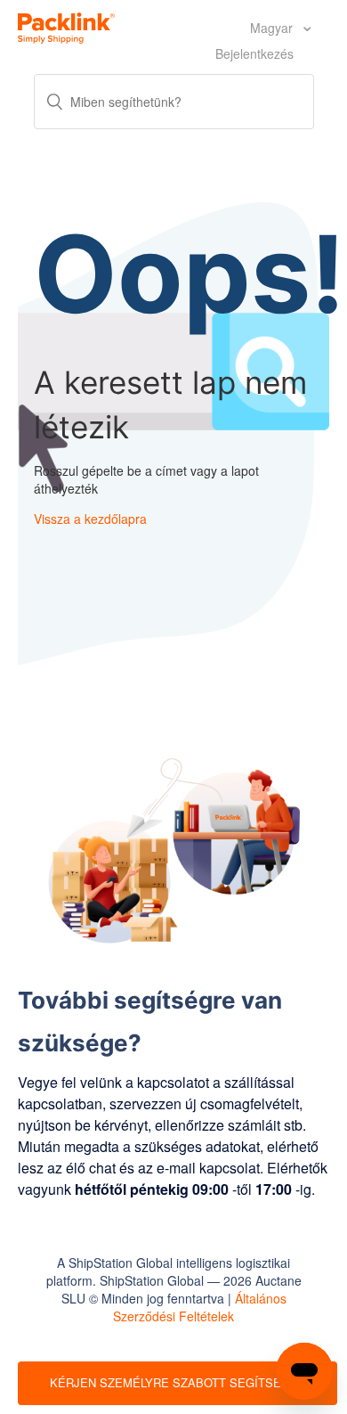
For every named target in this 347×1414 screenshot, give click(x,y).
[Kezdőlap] (66, 26)
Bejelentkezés (254, 53)
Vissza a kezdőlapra (90, 518)
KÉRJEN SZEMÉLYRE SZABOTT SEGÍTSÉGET (177, 1382)
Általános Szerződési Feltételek (199, 1307)
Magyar (273, 28)
